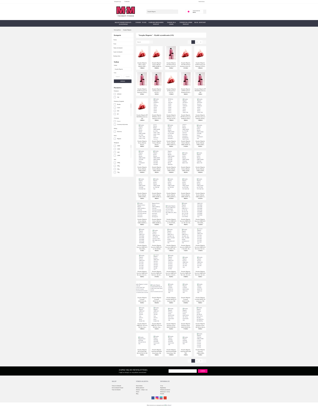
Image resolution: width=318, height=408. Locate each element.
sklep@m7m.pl (117, 1)
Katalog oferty (116, 56)
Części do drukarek (117, 52)
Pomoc (137, 391)
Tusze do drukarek (116, 389)
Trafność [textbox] (139, 42)
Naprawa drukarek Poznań (156, 23)
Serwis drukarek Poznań (117, 387)
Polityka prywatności (165, 389)
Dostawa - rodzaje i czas (141, 389)
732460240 (126, 1)
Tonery (138, 22)
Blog (196, 22)
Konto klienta (139, 385)
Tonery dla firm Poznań (185, 23)
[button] (114, 381)
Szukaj (122, 81)
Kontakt (202, 22)
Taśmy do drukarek (118, 48)
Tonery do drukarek (116, 385)
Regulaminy (163, 387)
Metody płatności (140, 387)
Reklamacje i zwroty (165, 391)
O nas (161, 385)
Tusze (144, 22)
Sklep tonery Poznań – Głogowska (123, 23)
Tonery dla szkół (171, 23)
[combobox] (144, 42)
